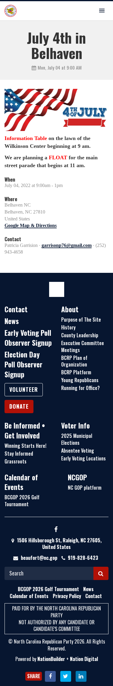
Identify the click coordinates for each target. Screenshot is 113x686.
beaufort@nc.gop (39, 557)
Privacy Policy (67, 596)
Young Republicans (80, 380)
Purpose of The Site (81, 319)
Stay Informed (19, 453)
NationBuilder (51, 659)
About (69, 309)
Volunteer (23, 389)
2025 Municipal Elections (76, 439)
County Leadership (79, 335)
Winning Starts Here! (25, 445)
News (12, 321)
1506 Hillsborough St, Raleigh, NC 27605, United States (59, 544)
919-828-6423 (83, 557)
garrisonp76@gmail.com (67, 245)
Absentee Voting (77, 450)
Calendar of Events (21, 482)
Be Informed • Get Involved (25, 430)
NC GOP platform (85, 487)
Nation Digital (84, 659)
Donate (19, 406)
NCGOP (77, 477)
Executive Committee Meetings (82, 346)
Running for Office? (80, 387)
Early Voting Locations (83, 458)
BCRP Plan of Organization (74, 361)
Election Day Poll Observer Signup (23, 364)
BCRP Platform (76, 372)
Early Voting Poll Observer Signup (28, 338)
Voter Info (75, 425)
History (68, 327)
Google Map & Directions (31, 225)
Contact (16, 309)
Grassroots (16, 461)
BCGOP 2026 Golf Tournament (22, 501)
